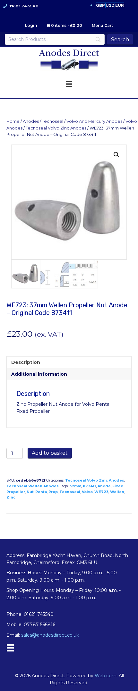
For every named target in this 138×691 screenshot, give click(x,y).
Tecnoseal (52, 121)
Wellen (117, 492)
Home (13, 121)
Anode (104, 486)
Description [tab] (25, 362)
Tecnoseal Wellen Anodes (32, 486)
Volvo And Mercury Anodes (94, 121)
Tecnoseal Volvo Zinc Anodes (56, 128)
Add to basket (50, 453)
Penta (41, 492)
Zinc (10, 497)
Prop (53, 492)
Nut (30, 492)
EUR (119, 5)
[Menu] (10, 648)
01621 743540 (23, 6)
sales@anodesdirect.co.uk (50, 635)
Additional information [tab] (39, 374)
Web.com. (106, 676)
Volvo (87, 492)
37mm (75, 486)
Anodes (31, 121)
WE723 (101, 492)
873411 (89, 486)
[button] (116, 155)
